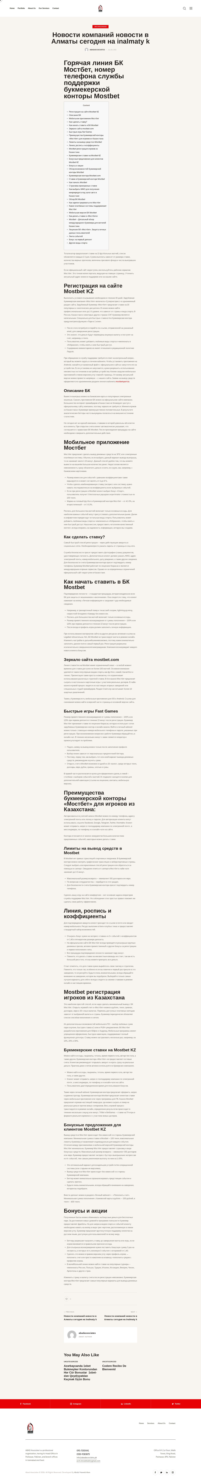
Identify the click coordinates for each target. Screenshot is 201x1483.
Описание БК (75, 115)
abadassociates (87, 1333)
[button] (67, 1298)
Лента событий (76, 236)
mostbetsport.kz (122, 381)
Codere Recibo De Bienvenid (114, 1367)
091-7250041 (83, 1450)
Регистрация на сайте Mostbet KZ (84, 112)
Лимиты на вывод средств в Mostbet (85, 142)
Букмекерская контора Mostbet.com (85, 176)
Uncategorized (100, 26)
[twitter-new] (161, 1472)
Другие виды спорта (78, 243)
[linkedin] (167, 1472)
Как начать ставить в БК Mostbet (83, 125)
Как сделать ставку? (78, 122)
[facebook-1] (155, 1472)
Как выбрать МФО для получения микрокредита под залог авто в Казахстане (84, 192)
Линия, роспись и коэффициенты (84, 145)
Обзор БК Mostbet (77, 199)
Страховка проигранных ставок (83, 186)
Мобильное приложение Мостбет (84, 118)
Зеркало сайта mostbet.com (81, 129)
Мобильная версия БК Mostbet (83, 213)
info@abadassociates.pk (87, 1457)
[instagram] (172, 1472)
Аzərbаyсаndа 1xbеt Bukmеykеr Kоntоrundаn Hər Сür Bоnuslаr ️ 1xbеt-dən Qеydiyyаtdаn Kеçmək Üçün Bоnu (80, 1372)
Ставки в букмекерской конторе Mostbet (87, 179)
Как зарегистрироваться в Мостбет (84, 203)
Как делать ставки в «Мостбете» (83, 216)
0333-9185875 (83, 1454)
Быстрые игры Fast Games (80, 132)
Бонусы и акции (76, 166)
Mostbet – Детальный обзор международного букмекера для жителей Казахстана (87, 222)
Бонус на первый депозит (80, 239)
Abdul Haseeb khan (82, 1472)
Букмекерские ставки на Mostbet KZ (85, 155)
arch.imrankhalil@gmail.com (88, 1461)
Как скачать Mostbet (78, 182)
